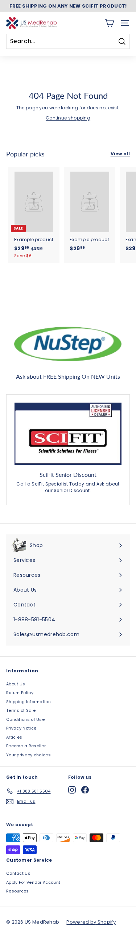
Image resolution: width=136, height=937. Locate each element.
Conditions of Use (25, 719)
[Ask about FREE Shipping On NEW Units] (68, 343)
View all (120, 154)
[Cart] (109, 23)
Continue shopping (68, 118)
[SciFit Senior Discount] (68, 434)
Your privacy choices (28, 755)
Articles (14, 737)
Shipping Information (28, 702)
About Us (15, 684)
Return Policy (19, 693)
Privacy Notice (21, 728)
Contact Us (18, 873)
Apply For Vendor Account (33, 882)
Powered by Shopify (90, 922)
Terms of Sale (21, 710)
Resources (17, 891)
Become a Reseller (26, 746)
